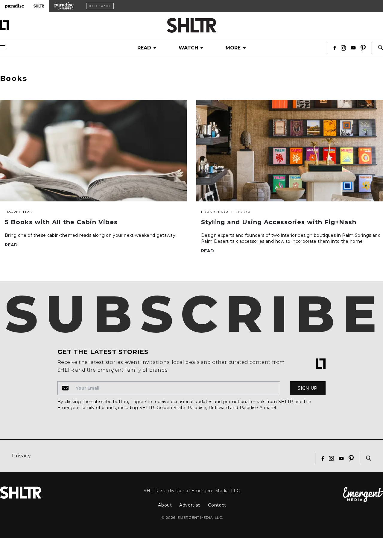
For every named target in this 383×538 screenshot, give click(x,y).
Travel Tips (18, 212)
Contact (217, 505)
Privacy (21, 456)
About (165, 505)
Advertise (190, 505)
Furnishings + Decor (225, 212)
